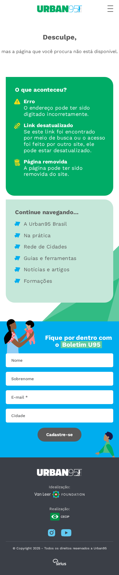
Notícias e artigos (46, 269)
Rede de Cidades (45, 247)
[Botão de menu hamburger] (110, 8)
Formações (38, 281)
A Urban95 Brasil (45, 224)
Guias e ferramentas (50, 258)
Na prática (37, 235)
